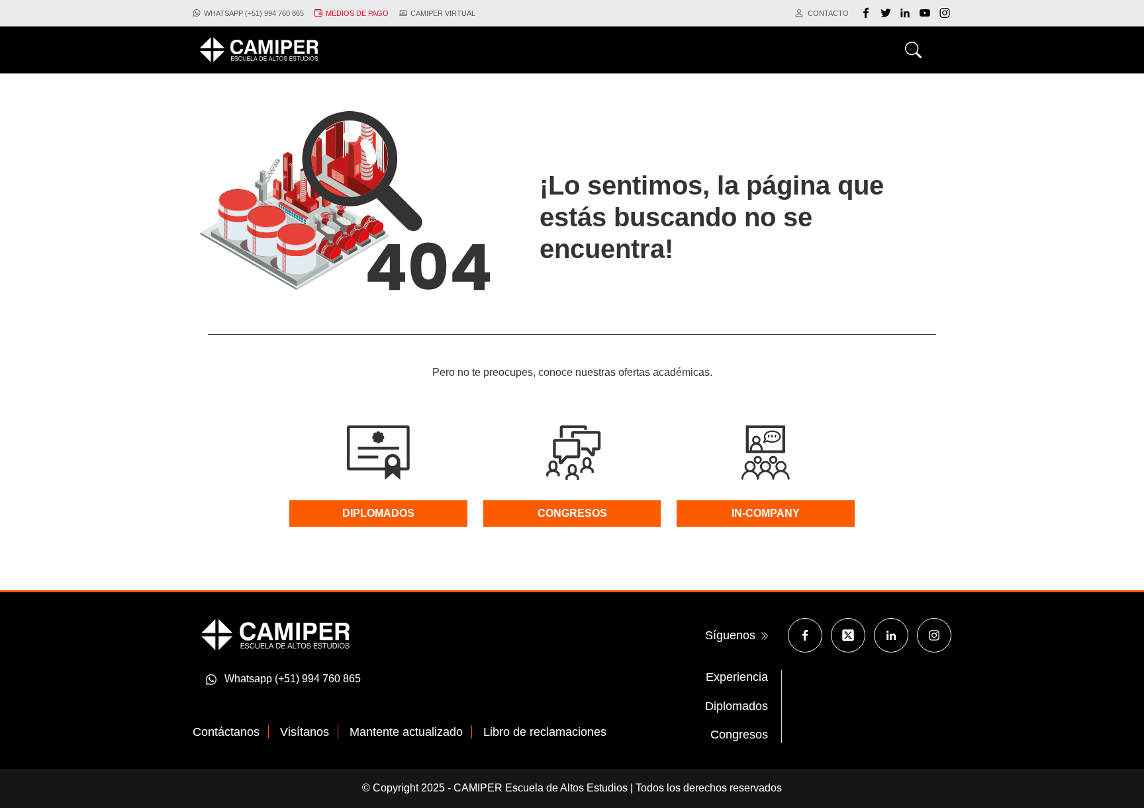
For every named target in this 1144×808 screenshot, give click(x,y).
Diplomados (736, 706)
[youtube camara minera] (926, 13)
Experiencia (737, 677)
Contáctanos (226, 732)
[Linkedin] (891, 635)
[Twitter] (887, 13)
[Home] (259, 49)
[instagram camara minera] (944, 13)
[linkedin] (906, 13)
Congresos (739, 734)
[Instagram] (934, 635)
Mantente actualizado (406, 732)
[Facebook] (867, 13)
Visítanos (304, 732)
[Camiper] (275, 634)
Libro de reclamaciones (544, 732)
